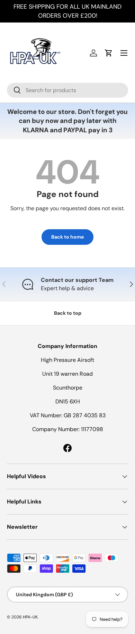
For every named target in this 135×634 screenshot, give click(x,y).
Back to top (67, 313)
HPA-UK (30, 617)
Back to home (67, 237)
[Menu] (124, 53)
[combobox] (67, 90)
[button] (108, 53)
